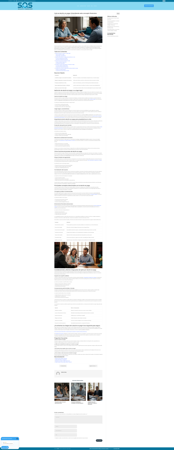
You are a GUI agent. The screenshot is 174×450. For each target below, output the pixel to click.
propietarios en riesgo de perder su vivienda (67, 140)
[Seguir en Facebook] (163, 1)
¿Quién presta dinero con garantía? (61, 359)
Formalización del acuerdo (60, 63)
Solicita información (149, 5)
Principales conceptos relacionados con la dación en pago (64, 64)
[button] (17, 438)
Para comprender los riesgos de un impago (95, 160)
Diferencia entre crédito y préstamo (61, 358)
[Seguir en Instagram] (164, 1)
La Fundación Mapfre (93, 194)
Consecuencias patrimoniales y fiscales (62, 70)
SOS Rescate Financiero (59, 333)
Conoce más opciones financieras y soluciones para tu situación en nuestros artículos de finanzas (70, 331)
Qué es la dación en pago (60, 54)
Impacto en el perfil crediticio (61, 69)
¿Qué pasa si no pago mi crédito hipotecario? (62, 360)
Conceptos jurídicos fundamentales (62, 65)
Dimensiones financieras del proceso (62, 66)
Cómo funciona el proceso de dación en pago (62, 60)
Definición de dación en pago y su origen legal (62, 53)
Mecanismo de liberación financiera (62, 59)
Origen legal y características (61, 55)
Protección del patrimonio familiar (61, 58)
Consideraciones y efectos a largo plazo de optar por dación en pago (66, 68)
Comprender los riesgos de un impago (90, 277)
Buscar (118, 13)
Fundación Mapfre (93, 99)
